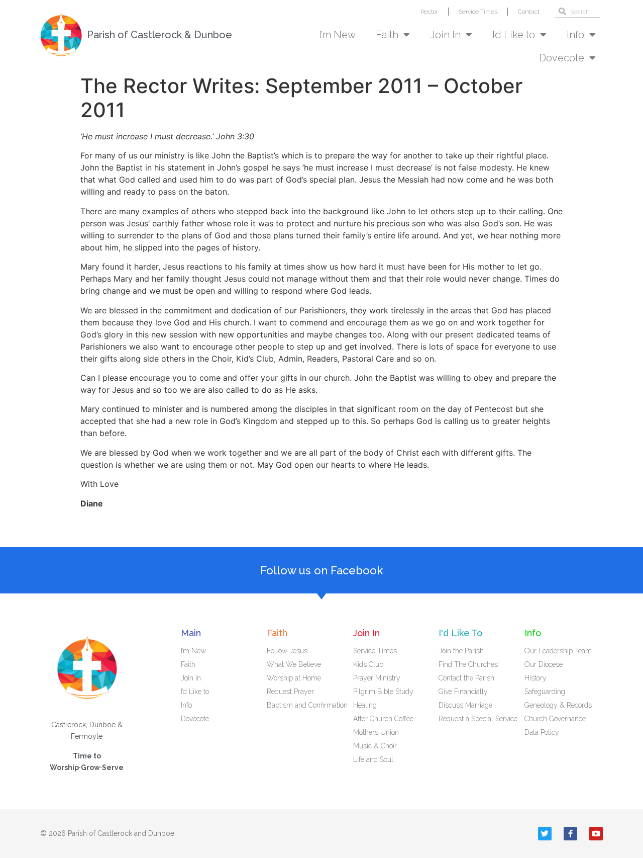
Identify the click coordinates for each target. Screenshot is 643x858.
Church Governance (555, 719)
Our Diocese (543, 664)
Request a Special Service (478, 719)
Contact (529, 11)
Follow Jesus (287, 651)
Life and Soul (373, 759)
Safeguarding (544, 692)
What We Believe (294, 664)
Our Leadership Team (558, 651)
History (535, 678)
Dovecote (561, 58)
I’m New (337, 35)
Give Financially (463, 692)
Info (575, 35)
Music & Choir (375, 746)
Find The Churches (468, 664)
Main (191, 633)
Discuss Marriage (465, 705)
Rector (429, 11)
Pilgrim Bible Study (383, 692)
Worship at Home (294, 678)
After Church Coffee (383, 719)
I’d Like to (513, 35)
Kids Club (368, 664)
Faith (387, 35)
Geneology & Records (558, 705)
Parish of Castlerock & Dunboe (159, 35)
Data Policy (541, 732)
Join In (445, 35)
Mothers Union (376, 732)
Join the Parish (461, 651)
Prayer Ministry (376, 678)
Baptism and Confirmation (307, 705)
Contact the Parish (466, 678)
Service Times (478, 11)
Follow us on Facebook (321, 570)
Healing (365, 705)
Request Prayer (290, 692)
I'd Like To (460, 633)
